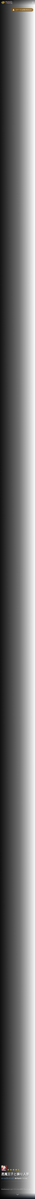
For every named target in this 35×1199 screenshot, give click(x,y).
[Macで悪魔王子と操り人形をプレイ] (17, 1184)
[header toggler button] (33, 2)
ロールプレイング (7, 1178)
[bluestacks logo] (6, 2)
